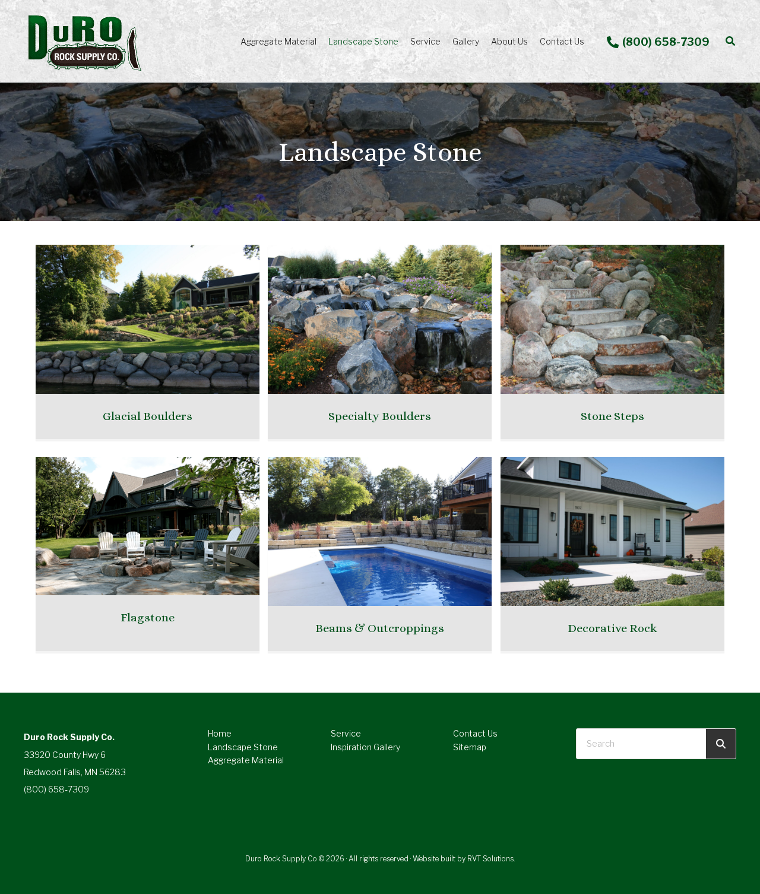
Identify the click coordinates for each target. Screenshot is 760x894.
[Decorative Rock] (612, 531)
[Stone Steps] (612, 318)
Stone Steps (612, 416)
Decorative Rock (612, 628)
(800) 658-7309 (56, 789)
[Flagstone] (147, 525)
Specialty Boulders (379, 416)
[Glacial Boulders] (147, 318)
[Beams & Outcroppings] (380, 531)
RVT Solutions (490, 858)
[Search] (721, 744)
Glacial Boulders (147, 416)
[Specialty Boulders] (380, 318)
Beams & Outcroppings (379, 628)
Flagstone (148, 617)
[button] (731, 41)
